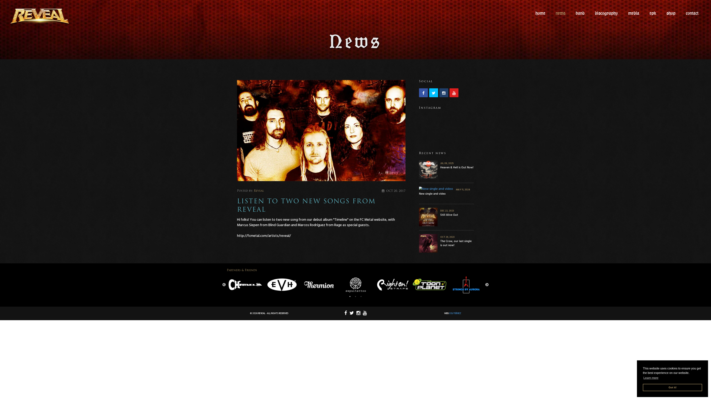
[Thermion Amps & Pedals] (319, 285)
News (560, 13)
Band (580, 13)
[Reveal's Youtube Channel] (455, 93)
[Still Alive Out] (428, 218)
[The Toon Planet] (429, 285)
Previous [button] (224, 285)
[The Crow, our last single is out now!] (428, 244)
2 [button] (355, 296)
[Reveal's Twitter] (434, 93)
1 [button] (350, 296)
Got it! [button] (673, 387)
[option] (245, 285)
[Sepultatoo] (355, 285)
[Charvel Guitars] (245, 285)
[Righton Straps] (392, 285)
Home (540, 13)
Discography (606, 13)
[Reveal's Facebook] (424, 93)
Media (633, 13)
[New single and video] (436, 189)
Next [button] (487, 285)
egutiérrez (455, 313)
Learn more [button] (650, 377)
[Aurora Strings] (466, 285)
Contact (692, 13)
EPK (653, 13)
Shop (670, 13)
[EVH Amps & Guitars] (282, 285)
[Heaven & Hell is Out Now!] (428, 170)
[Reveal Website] (37, 17)
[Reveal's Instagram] (444, 93)
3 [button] (361, 296)
